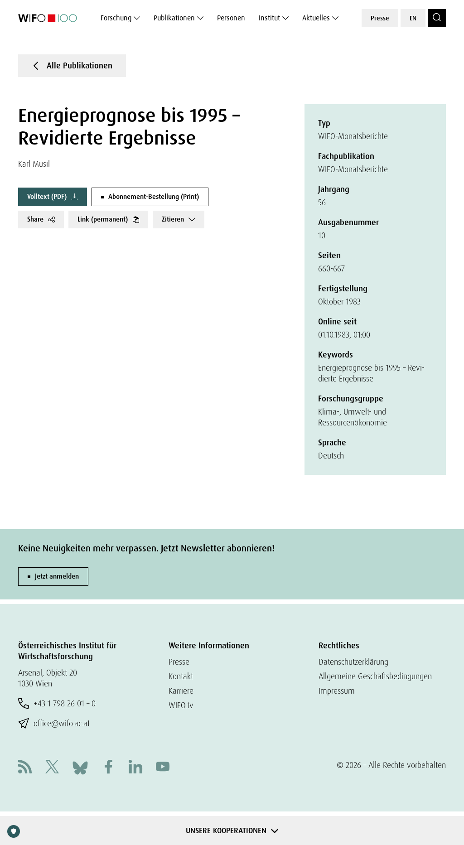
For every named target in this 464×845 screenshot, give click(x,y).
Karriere (181, 691)
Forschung (116, 18)
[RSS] (25, 768)
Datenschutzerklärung (353, 662)
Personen (231, 18)
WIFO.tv (181, 705)
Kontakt (181, 676)
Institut (269, 18)
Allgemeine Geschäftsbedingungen (375, 676)
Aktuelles (316, 18)
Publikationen (174, 18)
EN (413, 18)
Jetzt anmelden (57, 576)
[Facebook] (108, 768)
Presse (380, 18)
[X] (52, 768)
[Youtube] (162, 768)
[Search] (437, 18)
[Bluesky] (80, 767)
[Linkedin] (135, 768)
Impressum (337, 691)
